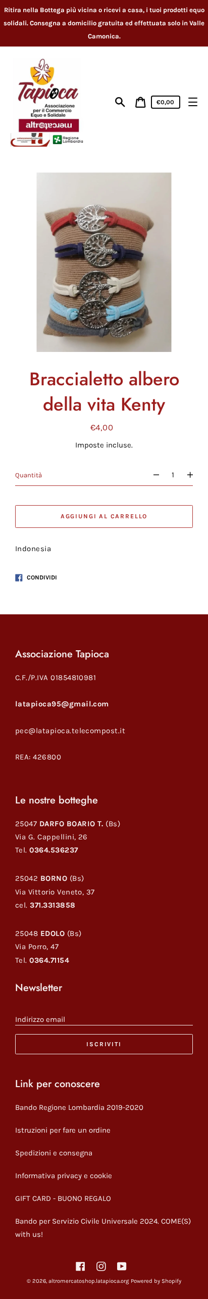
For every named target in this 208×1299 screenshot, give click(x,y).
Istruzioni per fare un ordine (63, 1130)
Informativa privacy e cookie (63, 1175)
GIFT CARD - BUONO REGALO (63, 1198)
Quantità (28, 475)
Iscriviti (103, 1044)
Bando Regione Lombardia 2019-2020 (79, 1107)
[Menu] (192, 102)
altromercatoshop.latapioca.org (88, 1281)
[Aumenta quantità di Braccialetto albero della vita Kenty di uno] (194, 475)
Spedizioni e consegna (53, 1152)
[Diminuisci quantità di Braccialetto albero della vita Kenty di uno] (152, 475)
